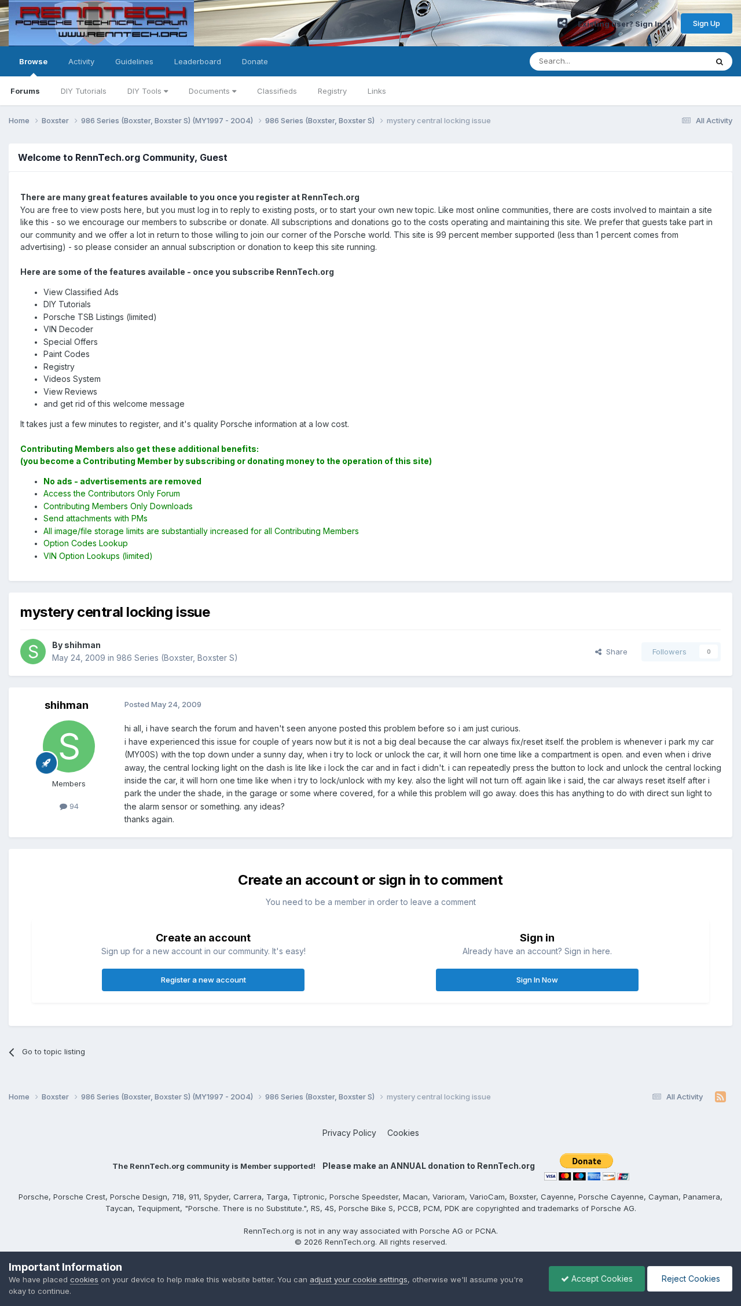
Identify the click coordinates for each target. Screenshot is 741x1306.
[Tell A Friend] (562, 23)
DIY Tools (145, 90)
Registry (332, 90)
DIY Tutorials (84, 90)
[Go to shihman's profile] (33, 651)
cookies (84, 1279)
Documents (210, 90)
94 (73, 806)
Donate (255, 61)
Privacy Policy (349, 1133)
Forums (25, 90)
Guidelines (134, 61)
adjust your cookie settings (359, 1279)
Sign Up (706, 23)
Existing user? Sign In (622, 23)
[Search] (719, 61)
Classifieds (277, 90)
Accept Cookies (601, 1278)
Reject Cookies (689, 1278)
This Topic (673, 61)
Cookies (403, 1133)
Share (614, 651)
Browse (33, 61)
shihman (67, 705)
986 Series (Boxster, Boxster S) (177, 658)
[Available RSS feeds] (720, 1097)
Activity (81, 61)
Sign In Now (537, 979)
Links (377, 90)
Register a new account (203, 979)
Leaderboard (197, 61)
